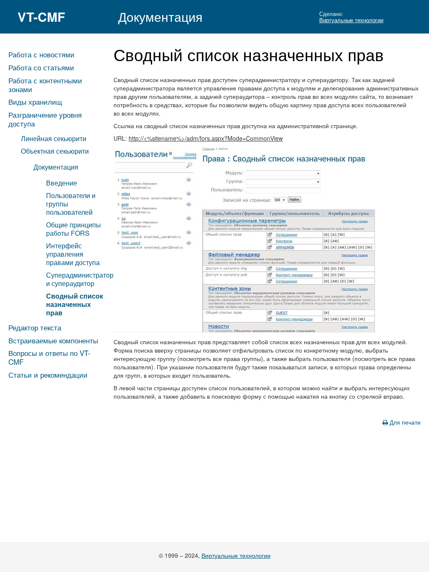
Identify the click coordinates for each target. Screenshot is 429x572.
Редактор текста (34, 327)
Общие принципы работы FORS (73, 229)
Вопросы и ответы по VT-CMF (49, 357)
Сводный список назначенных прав (74, 304)
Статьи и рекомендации (48, 375)
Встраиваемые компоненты (53, 340)
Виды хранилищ (35, 102)
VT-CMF (41, 17)
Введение (61, 183)
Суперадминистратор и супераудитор (80, 279)
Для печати (404, 422)
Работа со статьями (41, 67)
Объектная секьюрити (55, 151)
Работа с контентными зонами (45, 84)
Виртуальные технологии (351, 20)
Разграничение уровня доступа (45, 119)
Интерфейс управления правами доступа (73, 254)
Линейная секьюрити (53, 138)
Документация (160, 17)
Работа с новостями (41, 54)
